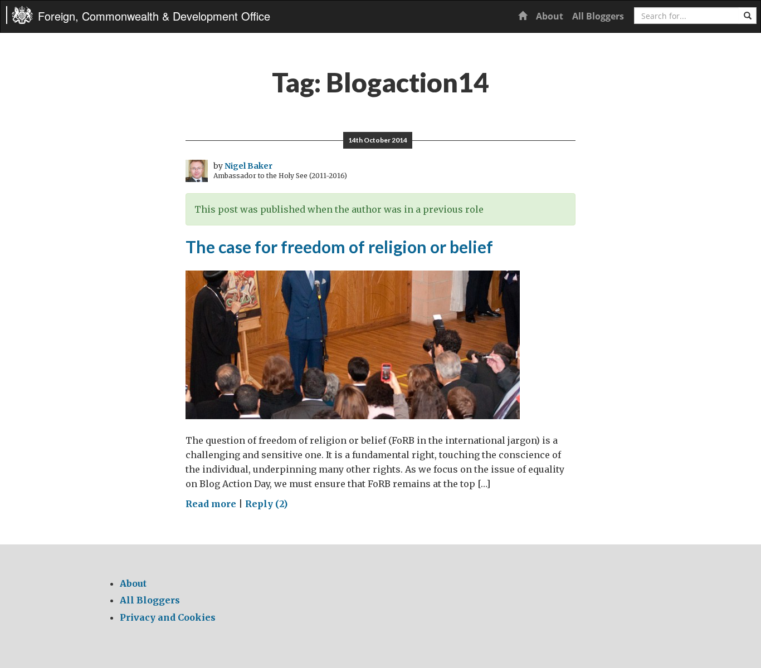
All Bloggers (598, 16)
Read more (211, 503)
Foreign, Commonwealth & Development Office (154, 16)
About (549, 16)
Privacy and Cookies (168, 617)
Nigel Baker (248, 166)
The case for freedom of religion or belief (339, 247)
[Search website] (748, 15)
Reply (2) (266, 503)
